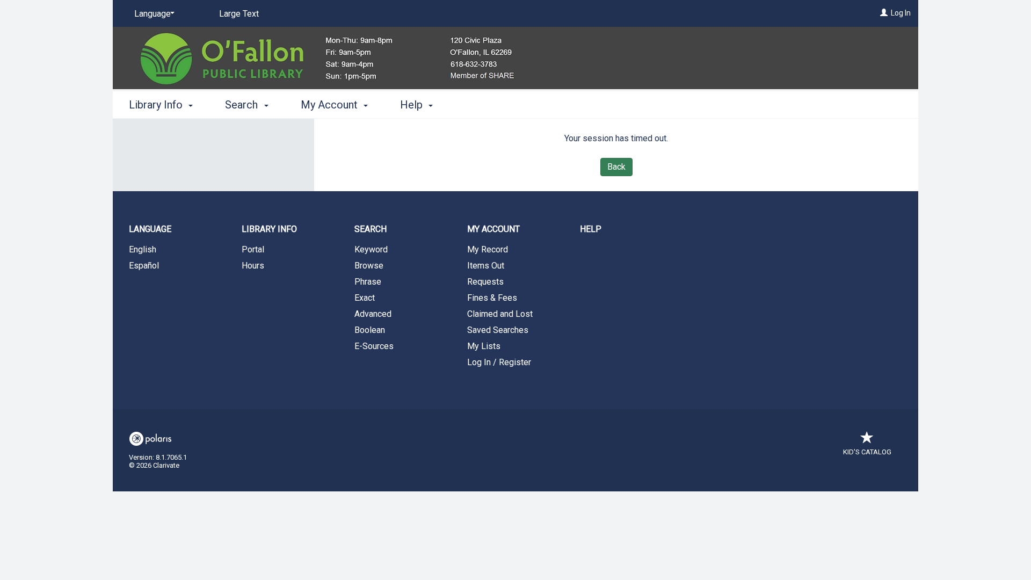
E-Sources (374, 346)
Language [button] (150, 229)
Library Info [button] (157, 104)
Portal (253, 249)
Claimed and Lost (500, 314)
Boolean (369, 330)
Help (590, 229)
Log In (901, 13)
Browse (368, 265)
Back (616, 167)
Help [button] (412, 104)
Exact (364, 298)
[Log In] (884, 13)
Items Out (485, 265)
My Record (487, 249)
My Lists (483, 346)
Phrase (367, 282)
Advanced (372, 314)
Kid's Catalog (867, 452)
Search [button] (242, 104)
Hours (253, 265)
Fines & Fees (492, 298)
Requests (485, 282)
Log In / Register (499, 362)
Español (144, 265)
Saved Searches (497, 330)
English (142, 249)
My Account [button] (330, 104)
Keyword (371, 249)
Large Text (239, 14)
